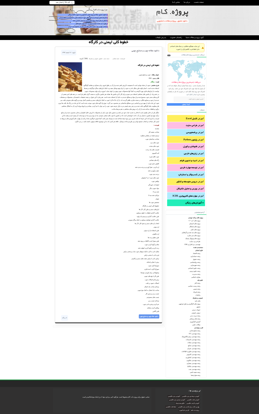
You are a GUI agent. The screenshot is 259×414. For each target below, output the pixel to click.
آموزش (195, 119)
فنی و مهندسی (198, 327)
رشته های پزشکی (195, 319)
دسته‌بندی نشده (198, 247)
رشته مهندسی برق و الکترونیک (191, 336)
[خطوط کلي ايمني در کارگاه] (70, 91)
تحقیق (198, 307)
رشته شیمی (196, 289)
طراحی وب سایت (194, 241)
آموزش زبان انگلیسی (174, 396)
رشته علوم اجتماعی (194, 268)
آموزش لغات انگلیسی (193, 400)
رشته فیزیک (196, 292)
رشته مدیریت (196, 274)
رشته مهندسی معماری (193, 363)
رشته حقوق (196, 259)
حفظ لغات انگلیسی (171, 407)
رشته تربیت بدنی (195, 316)
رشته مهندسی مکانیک (193, 366)
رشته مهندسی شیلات (193, 342)
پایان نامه (197, 301)
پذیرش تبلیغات (161, 37)
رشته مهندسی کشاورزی (193, 357)
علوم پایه (200, 280)
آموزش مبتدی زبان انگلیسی (177, 400)
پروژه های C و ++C (194, 220)
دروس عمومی (196, 313)
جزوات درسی (196, 310)
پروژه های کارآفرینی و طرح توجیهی (189, 304)
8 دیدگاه (64, 318)
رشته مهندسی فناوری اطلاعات (191, 351)
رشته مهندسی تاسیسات (193, 339)
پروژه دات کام (195, 410)
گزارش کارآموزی (195, 321)
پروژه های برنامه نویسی (195, 217)
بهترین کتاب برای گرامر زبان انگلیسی (188, 407)
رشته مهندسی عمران (193, 348)
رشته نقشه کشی (195, 372)
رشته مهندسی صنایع (194, 345)
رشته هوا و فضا (195, 375)
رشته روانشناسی (195, 262)
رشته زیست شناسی (194, 286)
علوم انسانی (199, 250)
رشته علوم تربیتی (195, 271)
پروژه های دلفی (195, 229)
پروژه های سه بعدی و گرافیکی (191, 232)
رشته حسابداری (195, 256)
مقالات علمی (196, 324)
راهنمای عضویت (176, 37)
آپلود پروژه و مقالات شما (195, 37)
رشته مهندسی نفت (194, 369)
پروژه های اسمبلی (194, 223)
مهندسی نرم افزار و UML (192, 244)
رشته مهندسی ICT (194, 333)
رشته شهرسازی (195, 265)
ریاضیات (197, 295)
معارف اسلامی (195, 277)
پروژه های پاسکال (194, 226)
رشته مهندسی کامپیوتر (193, 354)
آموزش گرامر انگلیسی (193, 403)
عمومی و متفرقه (198, 298)
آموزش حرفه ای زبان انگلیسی (190, 396)
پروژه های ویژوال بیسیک (192, 238)
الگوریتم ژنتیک (180, 403)
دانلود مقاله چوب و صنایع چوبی (145, 51)
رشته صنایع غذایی (195, 330)
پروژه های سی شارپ (193, 235)
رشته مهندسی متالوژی (193, 360)
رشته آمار (197, 283)
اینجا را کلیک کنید (191, 94)
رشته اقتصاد (196, 253)
